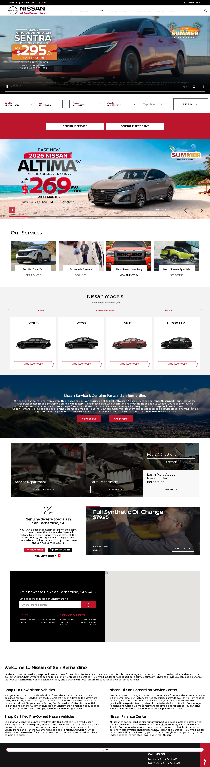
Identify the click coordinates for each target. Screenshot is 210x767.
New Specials (89, 418)
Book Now (129, 275)
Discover (171, 462)
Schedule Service (43, 489)
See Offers (33, 275)
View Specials (36, 549)
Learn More (182, 548)
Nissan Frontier (54, 700)
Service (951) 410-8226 (164, 762)
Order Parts (121, 418)
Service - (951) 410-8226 (42, 3)
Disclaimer (160, 209)
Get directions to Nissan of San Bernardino (43, 598)
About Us (171, 489)
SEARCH (190, 104)
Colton (76, 674)
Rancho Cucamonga (127, 674)
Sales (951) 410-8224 (163, 758)
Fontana (86, 674)
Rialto (94, 703)
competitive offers (47, 708)
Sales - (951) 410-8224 (19, 3)
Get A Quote (81, 275)
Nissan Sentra (88, 700)
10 (201, 178)
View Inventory (176, 275)
